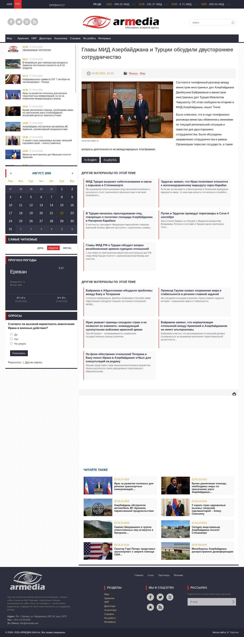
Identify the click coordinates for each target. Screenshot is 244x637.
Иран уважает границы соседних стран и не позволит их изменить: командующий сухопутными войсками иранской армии (116, 326)
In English (90, 159)
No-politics (89, 38)
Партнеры (163, 575)
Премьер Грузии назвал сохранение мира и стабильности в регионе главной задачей (191, 292)
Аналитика (60, 38)
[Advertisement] (159, 426)
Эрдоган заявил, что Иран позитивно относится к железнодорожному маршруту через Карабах (194, 183)
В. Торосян (233, 632)
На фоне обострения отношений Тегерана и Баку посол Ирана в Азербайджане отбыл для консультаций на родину (118, 357)
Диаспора (45, 38)
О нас (151, 575)
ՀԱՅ (9, 4)
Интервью (104, 38)
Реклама (178, 575)
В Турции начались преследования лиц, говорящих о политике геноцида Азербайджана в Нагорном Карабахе (119, 217)
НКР (34, 38)
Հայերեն (110, 159)
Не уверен (20, 343)
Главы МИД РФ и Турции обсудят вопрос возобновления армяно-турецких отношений (117, 246)
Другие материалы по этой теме (109, 173)
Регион (133, 73)
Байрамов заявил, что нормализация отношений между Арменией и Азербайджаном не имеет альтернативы (194, 326)
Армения (23, 38)
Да (15, 334)
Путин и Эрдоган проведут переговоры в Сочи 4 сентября (195, 215)
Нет (16, 339)
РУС (17, 4)
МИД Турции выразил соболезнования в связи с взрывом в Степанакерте (119, 183)
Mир (9, 38)
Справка (75, 38)
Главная (138, 575)
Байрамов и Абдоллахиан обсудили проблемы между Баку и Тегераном (119, 292)
